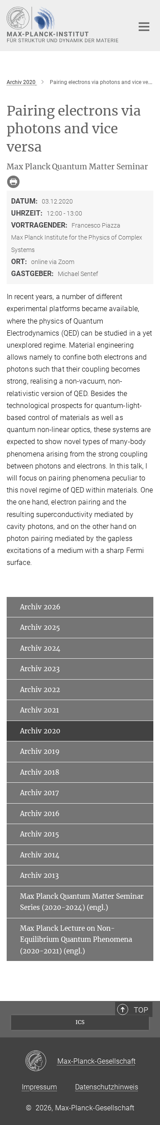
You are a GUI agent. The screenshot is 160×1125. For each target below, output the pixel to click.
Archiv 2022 (40, 689)
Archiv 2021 (39, 710)
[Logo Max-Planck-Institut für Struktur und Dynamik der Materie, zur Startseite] (63, 24)
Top (141, 1009)
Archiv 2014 (40, 855)
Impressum (39, 1087)
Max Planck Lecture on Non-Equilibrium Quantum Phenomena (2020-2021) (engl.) (76, 939)
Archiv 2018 (40, 772)
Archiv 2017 (39, 793)
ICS (80, 1022)
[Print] (13, 181)
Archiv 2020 (40, 731)
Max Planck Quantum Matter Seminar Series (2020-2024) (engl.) (82, 902)
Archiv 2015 (39, 834)
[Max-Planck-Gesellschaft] (41, 1061)
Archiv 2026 (40, 607)
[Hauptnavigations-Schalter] (144, 27)
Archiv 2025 (40, 627)
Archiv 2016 (40, 813)
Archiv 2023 (40, 669)
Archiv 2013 (39, 875)
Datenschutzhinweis (106, 1087)
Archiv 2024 (40, 648)
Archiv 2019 (40, 751)
